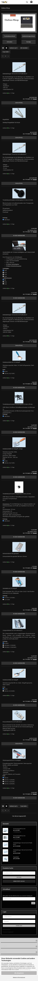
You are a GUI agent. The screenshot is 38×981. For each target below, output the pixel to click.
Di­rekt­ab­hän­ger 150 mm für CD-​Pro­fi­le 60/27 (15, 73)
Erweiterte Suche (19, 881)
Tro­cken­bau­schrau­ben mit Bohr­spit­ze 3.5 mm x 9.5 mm (18, 200)
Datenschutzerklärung (24, 969)
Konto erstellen (6, 929)
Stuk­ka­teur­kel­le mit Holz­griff (10, 679)
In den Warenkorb (19, 235)
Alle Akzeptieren (19, 973)
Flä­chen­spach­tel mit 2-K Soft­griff (12, 760)
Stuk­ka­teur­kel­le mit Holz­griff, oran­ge (13, 449)
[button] (3, 48)
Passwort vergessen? (8, 932)
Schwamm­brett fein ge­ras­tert (11, 553)
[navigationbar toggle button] (36, 2)
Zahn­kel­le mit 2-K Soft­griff (10, 588)
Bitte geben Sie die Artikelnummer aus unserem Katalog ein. (18, 895)
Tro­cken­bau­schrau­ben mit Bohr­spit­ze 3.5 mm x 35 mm (18, 404)
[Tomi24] (3, 2)
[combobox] (13, 48)
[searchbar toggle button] (27, 2)
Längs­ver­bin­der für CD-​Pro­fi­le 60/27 (12, 630)
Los (33, 903)
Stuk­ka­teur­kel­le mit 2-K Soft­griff (11, 362)
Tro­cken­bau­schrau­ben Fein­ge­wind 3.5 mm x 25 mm (17, 493)
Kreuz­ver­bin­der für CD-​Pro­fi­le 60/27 (12, 721)
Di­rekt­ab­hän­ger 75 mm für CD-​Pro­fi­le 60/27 (14, 154)
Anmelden (19, 925)
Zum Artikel (19, 102)
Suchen (19, 877)
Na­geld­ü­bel (6, 119)
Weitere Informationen (19, 977)
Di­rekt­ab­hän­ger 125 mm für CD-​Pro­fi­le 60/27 (15, 314)
